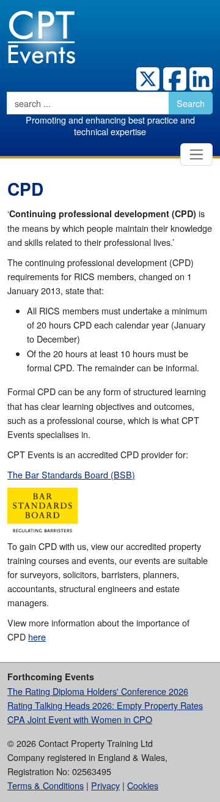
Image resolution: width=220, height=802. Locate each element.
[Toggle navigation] (196, 154)
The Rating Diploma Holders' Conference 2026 (97, 691)
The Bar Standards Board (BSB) (71, 474)
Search (191, 103)
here (37, 636)
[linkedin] (199, 78)
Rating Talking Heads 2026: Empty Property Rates (105, 705)
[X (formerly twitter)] (146, 78)
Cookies (142, 785)
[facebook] (173, 78)
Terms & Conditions (45, 785)
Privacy (105, 785)
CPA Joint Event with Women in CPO (79, 719)
